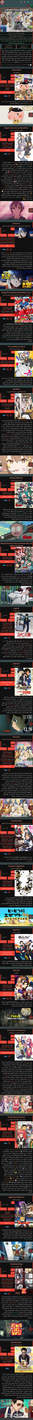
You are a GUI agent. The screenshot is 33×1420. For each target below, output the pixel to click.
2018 (1, 77)
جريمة (4, 1361)
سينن (4, 146)
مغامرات (5, 623)
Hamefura (16, 738)
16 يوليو (4, 977)
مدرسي (9, 146)
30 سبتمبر (5, 828)
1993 (1, 485)
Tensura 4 (16, 225)
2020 (1, 744)
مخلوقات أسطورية (7, 885)
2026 (1, 231)
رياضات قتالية (10, 311)
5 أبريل (4, 744)
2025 (1, 300)
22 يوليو (4, 937)
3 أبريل (4, 231)
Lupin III (16, 609)
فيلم (13, 548)
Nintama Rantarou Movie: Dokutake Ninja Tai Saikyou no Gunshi (16, 545)
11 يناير (4, 1037)
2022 (1, 671)
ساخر (4, 1286)
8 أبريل (4, 1349)
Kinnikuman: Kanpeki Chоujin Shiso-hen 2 (16, 294)
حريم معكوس (10, 759)
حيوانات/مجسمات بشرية (7, 1216)
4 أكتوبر (4, 1271)
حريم (12, 1049)
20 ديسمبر (5, 550)
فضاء (4, 1136)
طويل (12, 486)
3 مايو (4, 77)
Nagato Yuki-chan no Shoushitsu (16, 129)
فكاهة (9, 1361)
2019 (1, 1037)
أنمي (12, 76)
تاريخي (4, 558)
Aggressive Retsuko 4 (16, 1198)
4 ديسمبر (4, 354)
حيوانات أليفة (4, 362)
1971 (1, 615)
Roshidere (16, 390)
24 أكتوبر (4, 615)
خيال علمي (9, 1136)
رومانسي (5, 143)
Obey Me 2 (16, 931)
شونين (2, 242)
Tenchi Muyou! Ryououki (16, 1118)
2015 (1, 135)
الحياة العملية (7, 1219)
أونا (13, 352)
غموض (2, 85)
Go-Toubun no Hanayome (16, 1032)
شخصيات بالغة (9, 630)
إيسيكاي (12, 242)
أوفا (13, 826)
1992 (1, 1124)
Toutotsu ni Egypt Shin (16, 867)
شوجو (4, 762)
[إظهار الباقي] (16, 64)
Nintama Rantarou (16, 479)
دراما (7, 836)
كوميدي (12, 85)
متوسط (12, 617)
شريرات (10, 762)
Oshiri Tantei (16, 71)
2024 (1, 354)
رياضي (4, 307)
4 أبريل (4, 135)
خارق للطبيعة (9, 1282)
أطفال (7, 88)
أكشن (12, 238)
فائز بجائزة (10, 1279)
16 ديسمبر (5, 671)
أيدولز (3, 1282)
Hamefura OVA (16, 822)
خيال (7, 85)
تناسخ (7, 242)
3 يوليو (4, 396)
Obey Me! (16, 972)
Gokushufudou (16, 1344)
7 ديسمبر (4, 873)
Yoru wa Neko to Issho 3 (16, 348)
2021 (1, 828)
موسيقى (10, 1286)
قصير (12, 79)
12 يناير (4, 300)
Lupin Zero (16, 665)
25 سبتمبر (5, 1124)
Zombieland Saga (16, 1265)
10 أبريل (4, 485)
